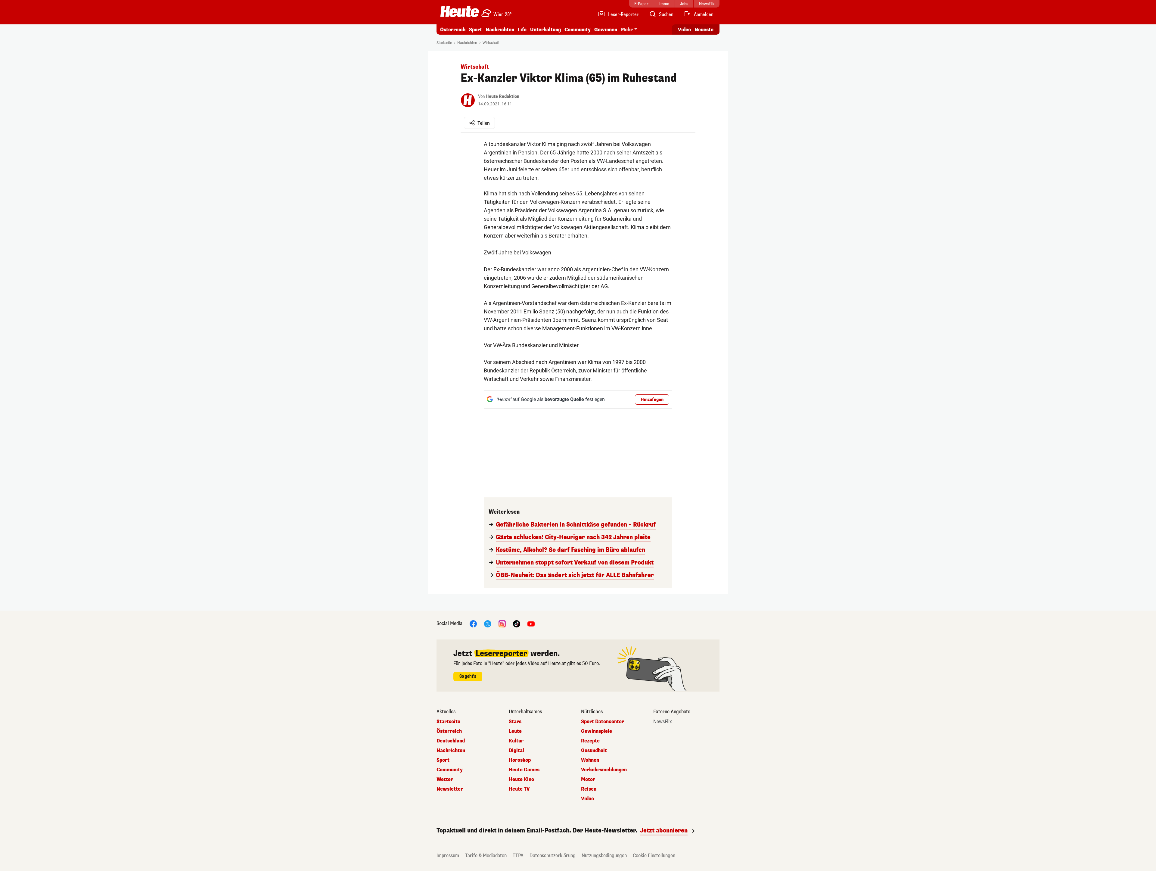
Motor (588, 779)
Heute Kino (521, 779)
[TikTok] (516, 623)
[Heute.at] (459, 11)
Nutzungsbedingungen (604, 855)
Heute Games (524, 770)
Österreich (452, 29)
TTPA (518, 855)
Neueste (704, 29)
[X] (487, 623)
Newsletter (450, 789)
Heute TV (519, 789)
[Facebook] (473, 623)
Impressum (448, 855)
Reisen (588, 789)
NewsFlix (662, 722)
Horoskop (520, 760)
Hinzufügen (652, 400)
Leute (515, 731)
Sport (475, 29)
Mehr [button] (627, 29)
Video (684, 29)
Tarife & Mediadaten (486, 855)
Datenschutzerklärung (553, 855)
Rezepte (590, 741)
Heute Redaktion (502, 96)
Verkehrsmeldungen (604, 770)
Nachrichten (467, 43)
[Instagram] (502, 623)
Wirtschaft (491, 43)
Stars (515, 722)
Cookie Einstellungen (654, 855)
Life (522, 29)
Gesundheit (594, 751)
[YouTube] (531, 623)
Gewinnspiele (596, 731)
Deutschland (451, 741)
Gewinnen (605, 29)
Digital (516, 751)
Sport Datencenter (602, 722)
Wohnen (590, 760)
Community (577, 29)
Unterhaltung (545, 29)
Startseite (444, 43)
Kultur (516, 741)
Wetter (445, 779)
